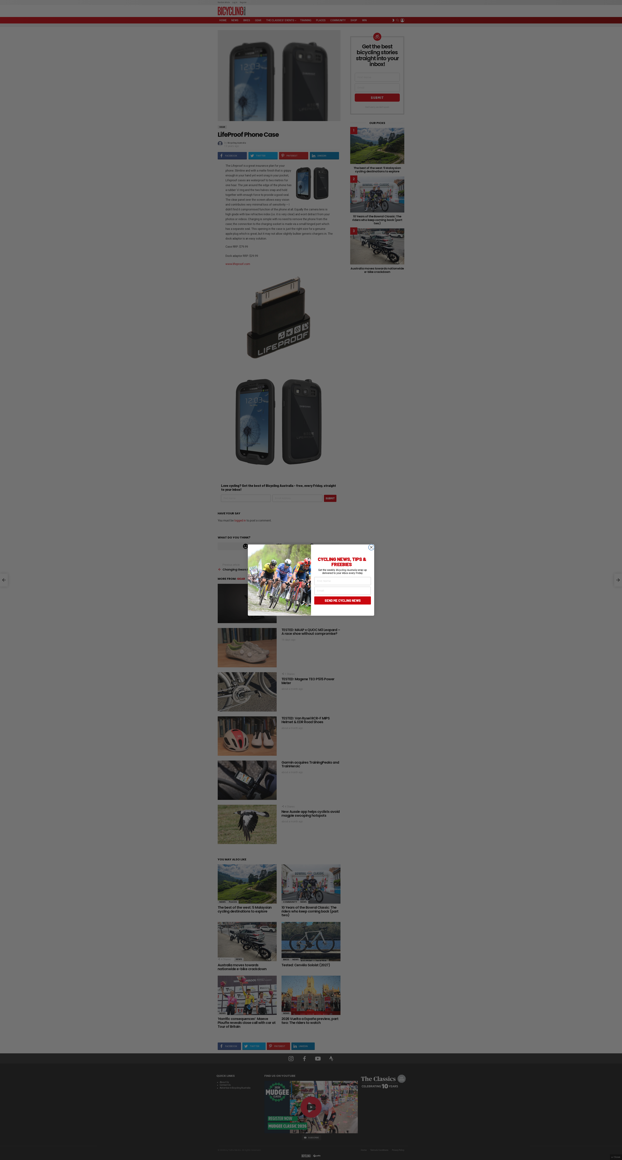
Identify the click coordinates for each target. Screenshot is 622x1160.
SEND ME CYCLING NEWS (343, 600)
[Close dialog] (371, 547)
